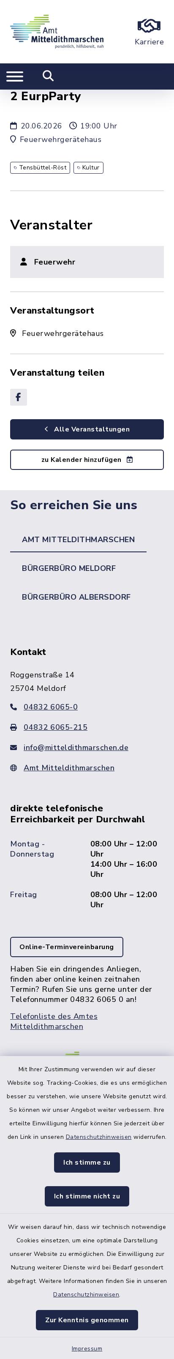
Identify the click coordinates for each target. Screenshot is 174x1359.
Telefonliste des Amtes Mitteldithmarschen (54, 1021)
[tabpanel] (87, 847)
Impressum (87, 1349)
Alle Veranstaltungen (91, 429)
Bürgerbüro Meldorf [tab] (69, 568)
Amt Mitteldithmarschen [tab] (78, 540)
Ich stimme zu (87, 1162)
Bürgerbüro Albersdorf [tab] (76, 597)
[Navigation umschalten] (15, 76)
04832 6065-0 (51, 707)
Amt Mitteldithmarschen (69, 768)
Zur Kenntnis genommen (87, 1320)
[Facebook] (18, 397)
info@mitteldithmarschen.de (76, 747)
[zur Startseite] (56, 31)
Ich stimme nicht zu (87, 1196)
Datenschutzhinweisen (99, 1137)
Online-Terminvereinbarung (66, 947)
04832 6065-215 (55, 727)
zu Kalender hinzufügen (82, 459)
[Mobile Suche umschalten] (48, 76)
